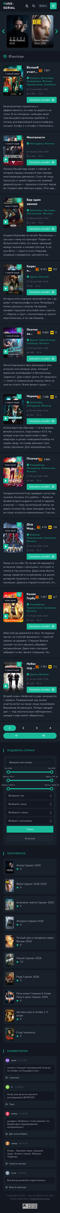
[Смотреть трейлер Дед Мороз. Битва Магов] (5, 546)
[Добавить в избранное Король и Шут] (19, 266)
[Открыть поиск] (33, 5)
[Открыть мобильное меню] (53, 6)
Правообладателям (40, 1198)
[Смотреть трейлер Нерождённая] (5, 418)
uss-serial (9, 6)
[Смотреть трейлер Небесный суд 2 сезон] (5, 686)
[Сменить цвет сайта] (27, 5)
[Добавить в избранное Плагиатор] (19, 459)
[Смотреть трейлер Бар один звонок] (5, 221)
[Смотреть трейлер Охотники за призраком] (5, 351)
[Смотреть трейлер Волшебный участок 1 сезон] (5, 89)
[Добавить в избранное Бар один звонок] (19, 200)
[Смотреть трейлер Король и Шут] (5, 288)
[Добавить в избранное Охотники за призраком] (19, 330)
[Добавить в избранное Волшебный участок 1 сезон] (19, 67)
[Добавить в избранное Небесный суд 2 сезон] (19, 664)
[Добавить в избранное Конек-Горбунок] (19, 594)
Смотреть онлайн (39, 100)
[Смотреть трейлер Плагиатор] (5, 480)
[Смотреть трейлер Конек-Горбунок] (5, 616)
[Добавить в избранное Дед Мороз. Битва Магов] (19, 524)
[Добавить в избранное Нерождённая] (19, 396)
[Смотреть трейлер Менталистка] (5, 159)
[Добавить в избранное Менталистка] (19, 137)
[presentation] (3, 31)
